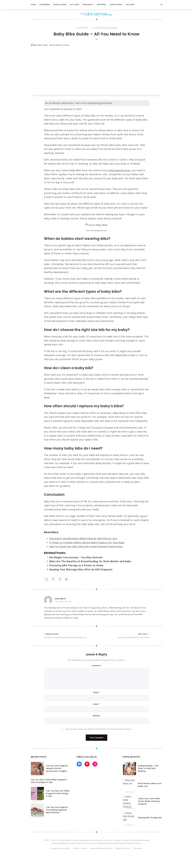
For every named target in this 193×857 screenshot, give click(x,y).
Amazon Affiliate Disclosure (101, 848)
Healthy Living (100, 28)
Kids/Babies (44, 4)
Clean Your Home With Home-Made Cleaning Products (149, 801)
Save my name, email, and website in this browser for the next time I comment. (99, 729)
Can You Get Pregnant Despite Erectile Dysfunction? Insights (57, 768)
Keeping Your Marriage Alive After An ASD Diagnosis (80, 569)
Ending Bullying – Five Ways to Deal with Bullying (148, 768)
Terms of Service (80, 848)
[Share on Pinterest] (59, 579)
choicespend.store (119, 170)
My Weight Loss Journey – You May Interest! (76, 557)
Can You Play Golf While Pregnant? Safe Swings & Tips (57, 794)
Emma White (60, 598)
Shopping (101, 4)
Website (96, 715)
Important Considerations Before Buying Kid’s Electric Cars (83, 538)
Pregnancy (88, 4)
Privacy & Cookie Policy (60, 848)
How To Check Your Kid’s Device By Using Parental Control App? (86, 546)
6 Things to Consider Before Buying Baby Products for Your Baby (86, 542)
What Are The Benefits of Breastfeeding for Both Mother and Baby (90, 561)
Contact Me (137, 848)
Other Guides (115, 4)
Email (96, 704)
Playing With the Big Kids (150, 817)
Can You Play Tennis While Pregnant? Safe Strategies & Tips (49, 781)
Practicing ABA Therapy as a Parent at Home (76, 565)
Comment (97, 665)
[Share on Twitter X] (46, 579)
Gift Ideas (74, 4)
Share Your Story (123, 848)
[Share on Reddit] (66, 579)
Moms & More (60, 4)
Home (33, 4)
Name (96, 692)
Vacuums (129, 4)
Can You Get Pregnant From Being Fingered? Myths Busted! (57, 810)
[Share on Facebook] (53, 579)
